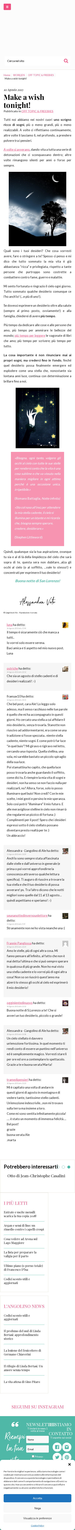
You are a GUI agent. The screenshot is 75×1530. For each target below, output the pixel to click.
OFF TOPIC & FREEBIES (41, 75)
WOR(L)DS (19, 75)
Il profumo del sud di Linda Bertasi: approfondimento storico (22, 1335)
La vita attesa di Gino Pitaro (22, 1382)
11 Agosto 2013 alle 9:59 (16, 924)
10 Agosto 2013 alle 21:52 (16, 1006)
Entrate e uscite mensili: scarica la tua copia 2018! (20, 1214)
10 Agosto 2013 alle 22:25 (16, 947)
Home (7, 75)
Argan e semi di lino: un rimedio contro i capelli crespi (24, 1227)
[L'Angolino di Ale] (37, 27)
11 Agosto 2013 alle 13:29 (16, 854)
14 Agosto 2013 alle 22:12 (16, 672)
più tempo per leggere (30, 335)
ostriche (12, 668)
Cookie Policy (37, 1525)
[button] (69, 1464)
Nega (37, 1508)
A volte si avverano (17, 149)
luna (9, 625)
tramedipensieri (17, 1080)
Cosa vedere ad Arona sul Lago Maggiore (20, 1241)
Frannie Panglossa (19, 943)
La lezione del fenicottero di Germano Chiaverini (22, 1352)
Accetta (37, 1498)
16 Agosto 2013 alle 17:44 (16, 628)
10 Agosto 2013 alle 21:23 (16, 1083)
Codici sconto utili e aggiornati (17, 1281)
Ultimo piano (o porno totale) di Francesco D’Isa (23, 1267)
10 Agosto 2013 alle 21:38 (16, 1034)
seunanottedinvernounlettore (27, 915)
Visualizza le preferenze (37, 1518)
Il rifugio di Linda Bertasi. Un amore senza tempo (23, 1368)
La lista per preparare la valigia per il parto (20, 1254)
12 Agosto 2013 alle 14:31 (16, 700)
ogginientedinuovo (20, 1003)
